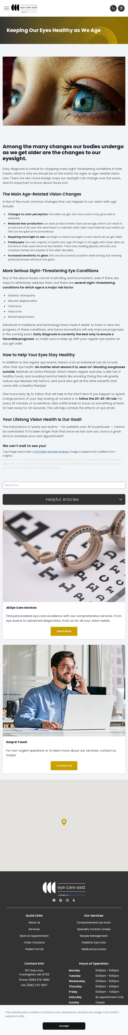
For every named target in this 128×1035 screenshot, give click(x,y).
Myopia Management (94, 936)
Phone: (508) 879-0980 (34, 980)
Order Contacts (34, 942)
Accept (64, 1026)
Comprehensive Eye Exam (94, 922)
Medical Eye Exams (94, 949)
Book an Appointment (34, 936)
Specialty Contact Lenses (93, 929)
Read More (64, 631)
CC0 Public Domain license (50, 452)
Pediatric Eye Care (94, 942)
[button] (6, 8)
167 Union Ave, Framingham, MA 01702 (34, 972)
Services (34, 929)
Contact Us (64, 766)
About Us (34, 922)
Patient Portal (34, 949)
